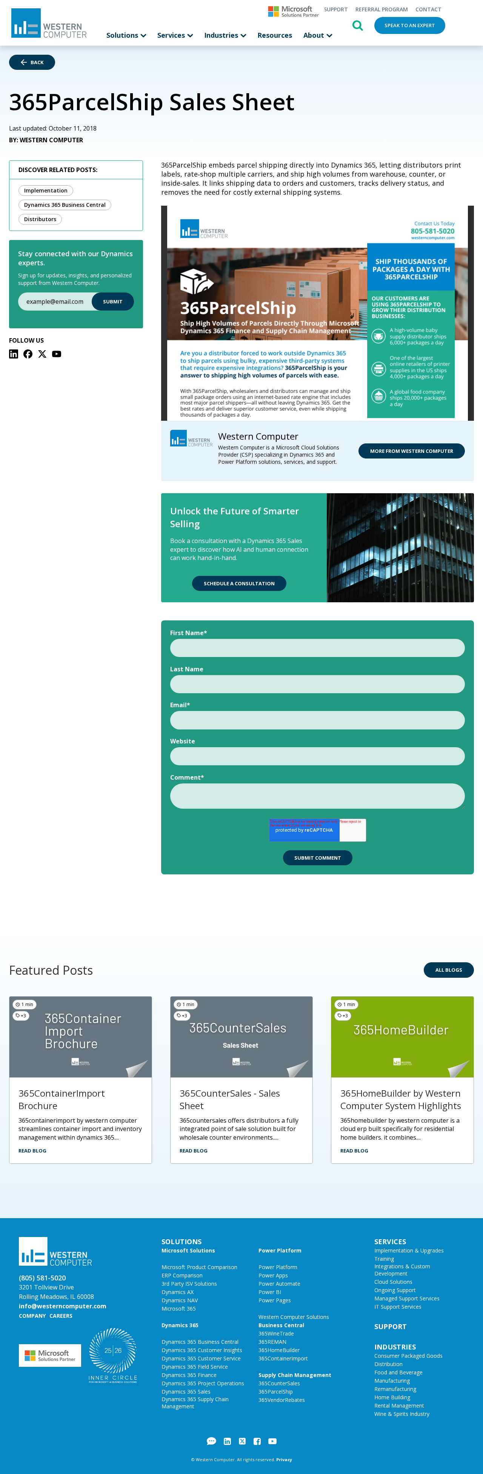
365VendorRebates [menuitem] (281, 1399)
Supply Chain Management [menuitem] (294, 1375)
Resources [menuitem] (274, 35)
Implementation (46, 190)
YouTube (272, 1441)
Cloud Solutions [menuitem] (393, 1281)
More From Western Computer (411, 451)
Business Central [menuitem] (281, 1325)
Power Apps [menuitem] (273, 1275)
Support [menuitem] (336, 9)
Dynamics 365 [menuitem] (180, 1325)
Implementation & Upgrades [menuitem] (409, 1250)
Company (32, 1315)
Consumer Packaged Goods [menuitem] (408, 1355)
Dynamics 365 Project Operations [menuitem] (203, 1383)
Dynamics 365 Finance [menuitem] (189, 1375)
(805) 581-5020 (42, 1277)
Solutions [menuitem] (123, 35)
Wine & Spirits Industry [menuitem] (401, 1413)
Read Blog (32, 1150)
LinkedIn (227, 1441)
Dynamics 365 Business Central (65, 204)
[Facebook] (27, 353)
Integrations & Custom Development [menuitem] (402, 1270)
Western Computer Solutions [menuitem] (293, 1316)
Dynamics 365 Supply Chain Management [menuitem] (195, 1403)
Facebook (257, 1441)
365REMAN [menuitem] (272, 1341)
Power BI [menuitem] (269, 1292)
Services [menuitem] (172, 35)
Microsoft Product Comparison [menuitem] (199, 1267)
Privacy (284, 1459)
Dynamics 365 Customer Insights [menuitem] (202, 1350)
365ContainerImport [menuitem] (283, 1358)
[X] (42, 353)
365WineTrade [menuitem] (276, 1333)
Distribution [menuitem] (388, 1364)
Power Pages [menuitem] (274, 1300)
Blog (211, 1441)
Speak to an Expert (410, 25)
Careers (60, 1315)
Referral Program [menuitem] (381, 9)
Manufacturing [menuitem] (392, 1380)
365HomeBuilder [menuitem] (279, 1350)
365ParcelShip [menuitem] (275, 1391)
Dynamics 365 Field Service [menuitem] (195, 1366)
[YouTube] (56, 353)
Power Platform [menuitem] (279, 1250)
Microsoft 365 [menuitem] (179, 1308)
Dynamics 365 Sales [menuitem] (186, 1391)
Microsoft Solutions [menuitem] (188, 1250)
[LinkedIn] (13, 353)
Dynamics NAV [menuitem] (180, 1300)
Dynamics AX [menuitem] (178, 1292)
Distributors (40, 219)
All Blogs (448, 969)
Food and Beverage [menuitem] (398, 1372)
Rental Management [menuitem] (399, 1405)
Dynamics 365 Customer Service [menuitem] (201, 1358)
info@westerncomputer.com (62, 1306)
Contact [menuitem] (428, 9)
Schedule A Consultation (239, 583)
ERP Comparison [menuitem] (182, 1275)
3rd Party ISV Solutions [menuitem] (189, 1283)
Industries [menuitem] (222, 35)
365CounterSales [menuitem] (279, 1383)
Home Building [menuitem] (392, 1397)
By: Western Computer (46, 140)
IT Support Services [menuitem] (397, 1306)
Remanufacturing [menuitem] (395, 1388)
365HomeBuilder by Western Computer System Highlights (400, 1099)
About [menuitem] (314, 35)
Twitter (242, 1441)
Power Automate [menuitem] (279, 1283)
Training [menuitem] (384, 1258)
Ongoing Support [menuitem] (395, 1290)
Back (37, 62)
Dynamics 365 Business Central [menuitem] (200, 1341)
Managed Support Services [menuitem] (407, 1298)
